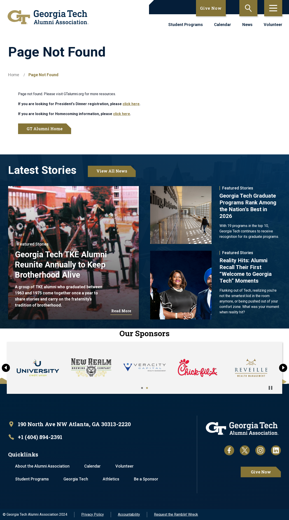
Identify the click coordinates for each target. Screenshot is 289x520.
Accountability (129, 514)
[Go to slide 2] (146, 387)
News (247, 24)
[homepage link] (48, 17)
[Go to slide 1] (142, 387)
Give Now (211, 8)
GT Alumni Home (45, 128)
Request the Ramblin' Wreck (176, 514)
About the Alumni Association (42, 466)
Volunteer (273, 24)
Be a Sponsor (146, 479)
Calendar (222, 24)
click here (131, 104)
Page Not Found (43, 74)
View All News (111, 171)
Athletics (111, 479)
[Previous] (6, 368)
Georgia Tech (75, 479)
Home (13, 74)
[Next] (283, 368)
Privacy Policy (92, 514)
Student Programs (185, 24)
